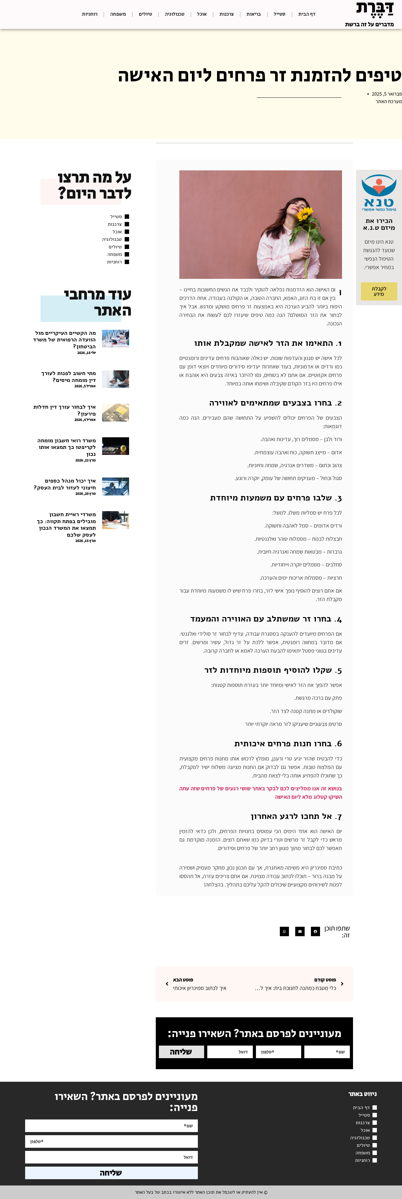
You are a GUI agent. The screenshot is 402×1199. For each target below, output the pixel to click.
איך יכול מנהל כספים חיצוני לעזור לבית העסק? (65, 484)
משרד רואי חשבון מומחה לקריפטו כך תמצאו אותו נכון (66, 447)
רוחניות (89, 14)
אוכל (202, 14)
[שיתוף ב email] (299, 931)
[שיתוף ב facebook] (315, 931)
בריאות (254, 14)
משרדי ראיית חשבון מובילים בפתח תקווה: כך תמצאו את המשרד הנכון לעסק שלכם (66, 525)
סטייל (279, 14)
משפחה (118, 14)
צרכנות (227, 14)
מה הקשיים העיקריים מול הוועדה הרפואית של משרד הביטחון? (64, 339)
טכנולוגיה (174, 14)
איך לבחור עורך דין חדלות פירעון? (64, 410)
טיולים (145, 14)
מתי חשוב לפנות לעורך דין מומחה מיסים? (68, 376)
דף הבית (306, 14)
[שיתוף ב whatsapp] (284, 931)
